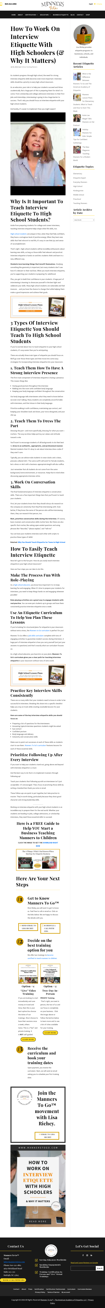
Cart (91, 4)
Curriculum (71, 1289)
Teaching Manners (31, 67)
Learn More (28, 1039)
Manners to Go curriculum (40, 630)
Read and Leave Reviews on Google (84, 1262)
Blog (73, 15)
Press (30, 1289)
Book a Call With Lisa (14, 1280)
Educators (44, 15)
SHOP (88, 15)
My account (66, 1292)
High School (22, 67)
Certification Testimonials (55, 1289)
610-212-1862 (11, 4)
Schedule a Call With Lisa (49, 928)
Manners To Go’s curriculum (35, 745)
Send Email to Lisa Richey (29, 926)
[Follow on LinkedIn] (91, 1255)
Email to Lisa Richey (48, 1135)
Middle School (78, 195)
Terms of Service (53, 1292)
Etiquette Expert (79, 178)
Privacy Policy (40, 1292)
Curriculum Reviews (85, 1289)
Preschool (77, 199)
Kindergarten (78, 190)
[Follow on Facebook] (83, 1255)
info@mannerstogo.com (14, 1262)
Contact (80, 15)
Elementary (77, 173)
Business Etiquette (60, 15)
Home (13, 15)
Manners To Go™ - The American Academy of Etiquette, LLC (63, 1300)
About (20, 15)
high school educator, (22, 585)
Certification (30, 15)
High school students (18, 234)
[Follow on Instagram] (87, 1255)
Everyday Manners (80, 182)
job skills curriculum (36, 635)
